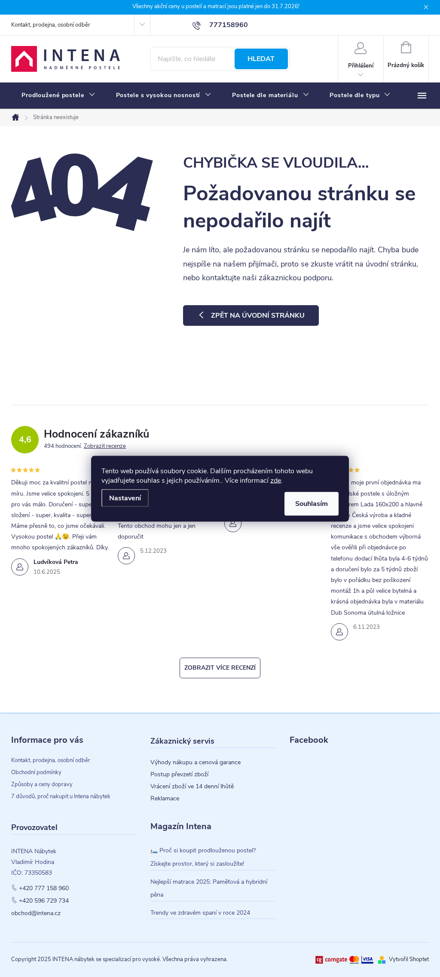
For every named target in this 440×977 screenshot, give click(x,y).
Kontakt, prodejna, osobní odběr (50, 25)
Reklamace (164, 798)
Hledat (261, 59)
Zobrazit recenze (105, 446)
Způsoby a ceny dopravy (42, 784)
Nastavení (125, 497)
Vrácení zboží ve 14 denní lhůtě (192, 786)
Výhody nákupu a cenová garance (195, 762)
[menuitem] (58, 95)
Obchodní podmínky (36, 772)
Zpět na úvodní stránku (258, 315)
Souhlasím (311, 503)
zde (275, 480)
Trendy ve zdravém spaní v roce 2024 (200, 913)
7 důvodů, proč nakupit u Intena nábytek (60, 796)
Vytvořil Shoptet (409, 959)
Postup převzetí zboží (179, 774)
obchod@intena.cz (36, 913)
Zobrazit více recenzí (220, 668)
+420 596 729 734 (44, 900)
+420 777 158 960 (44, 888)
